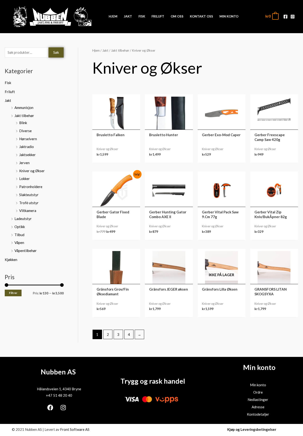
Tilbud (19, 235)
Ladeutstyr (23, 218)
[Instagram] (292, 16)
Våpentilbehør (25, 250)
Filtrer (13, 293)
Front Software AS (74, 429)
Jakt (8, 100)
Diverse (25, 131)
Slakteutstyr (29, 195)
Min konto (258, 385)
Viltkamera (27, 210)
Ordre (258, 392)
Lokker (24, 178)
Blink (23, 123)
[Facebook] (285, 16)
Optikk (19, 227)
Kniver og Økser (32, 171)
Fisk (8, 83)
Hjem (96, 50)
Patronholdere (30, 186)
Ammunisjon (23, 107)
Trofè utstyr (29, 203)
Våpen (19, 242)
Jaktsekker (27, 155)
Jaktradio (26, 146)
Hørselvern (28, 139)
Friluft (10, 92)
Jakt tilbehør (24, 115)
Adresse (258, 407)
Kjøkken (11, 259)
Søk (56, 52)
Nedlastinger (258, 399)
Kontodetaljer (258, 414)
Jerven (24, 163)
